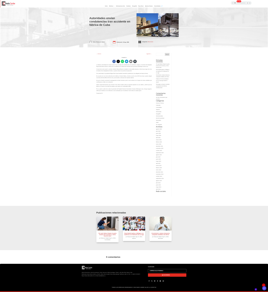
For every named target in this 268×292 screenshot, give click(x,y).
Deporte (158, 109)
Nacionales (150, 41)
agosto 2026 (159, 129)
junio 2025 (158, 159)
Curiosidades (159, 107)
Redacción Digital (100, 42)
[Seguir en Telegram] (157, 281)
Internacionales (159, 116)
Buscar (167, 54)
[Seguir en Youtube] (160, 281)
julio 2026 (158, 131)
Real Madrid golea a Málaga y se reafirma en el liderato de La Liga (162, 71)
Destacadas (158, 111)
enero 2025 (158, 169)
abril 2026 (158, 137)
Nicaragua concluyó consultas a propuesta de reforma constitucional (163, 86)
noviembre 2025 (159, 148)
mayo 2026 (158, 135)
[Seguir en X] (152, 281)
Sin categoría (159, 124)
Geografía (158, 113)
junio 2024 (158, 185)
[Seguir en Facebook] (149, 281)
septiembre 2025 (160, 152)
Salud (157, 122)
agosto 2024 (159, 180)
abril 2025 (158, 163)
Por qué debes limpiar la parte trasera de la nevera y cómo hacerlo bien (163, 65)
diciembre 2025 (159, 146)
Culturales (158, 105)
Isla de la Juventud (160, 118)
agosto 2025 (159, 154)
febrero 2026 (159, 142)
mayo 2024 (158, 187)
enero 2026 (158, 144)
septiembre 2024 (160, 178)
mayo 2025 (158, 161)
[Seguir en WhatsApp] (163, 281)
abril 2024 (158, 189)
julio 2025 (158, 157)
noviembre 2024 (159, 174)
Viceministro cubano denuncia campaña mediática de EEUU (160, 234)
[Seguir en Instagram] (155, 281)
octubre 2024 (159, 176)
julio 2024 (158, 182)
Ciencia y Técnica (160, 103)
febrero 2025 (159, 167)
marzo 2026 (158, 139)
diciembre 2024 (159, 172)
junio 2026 (158, 133)
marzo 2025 (158, 165)
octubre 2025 (159, 150)
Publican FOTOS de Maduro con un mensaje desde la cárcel (162, 80)
